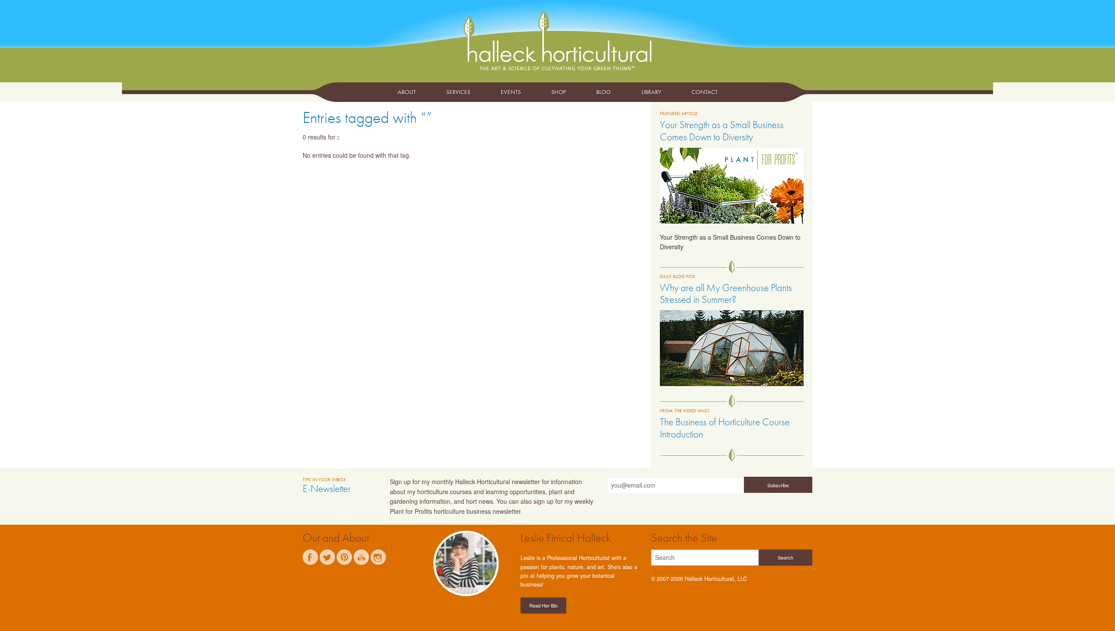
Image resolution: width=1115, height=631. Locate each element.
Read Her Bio (543, 605)
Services (458, 92)
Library (651, 92)
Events (511, 92)
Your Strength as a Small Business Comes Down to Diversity (722, 130)
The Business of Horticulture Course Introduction (725, 428)
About (407, 92)
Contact (705, 92)
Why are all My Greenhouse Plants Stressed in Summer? (726, 293)
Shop (558, 92)
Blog (603, 92)
